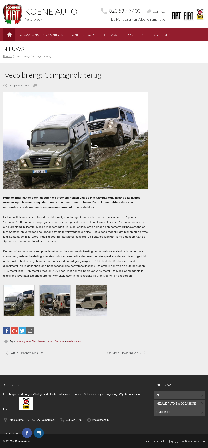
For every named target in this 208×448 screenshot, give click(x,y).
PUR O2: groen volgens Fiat (26, 352)
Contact (159, 441)
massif (49, 341)
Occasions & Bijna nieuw (42, 34)
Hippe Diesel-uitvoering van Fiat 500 (126, 352)
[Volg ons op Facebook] (27, 433)
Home (9, 33)
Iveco (41, 341)
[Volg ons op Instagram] (39, 433)
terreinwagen (73, 341)
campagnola (23, 341)
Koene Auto (14, 385)
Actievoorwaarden (193, 441)
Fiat (34, 341)
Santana (59, 341)
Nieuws (110, 34)
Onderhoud (83, 34)
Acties (161, 395)
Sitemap (173, 441)
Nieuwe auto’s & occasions (176, 403)
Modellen (134, 34)
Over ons (162, 34)
